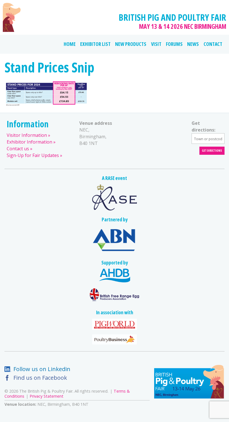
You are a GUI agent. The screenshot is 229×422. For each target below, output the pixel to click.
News (193, 44)
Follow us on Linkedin (41, 369)
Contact (213, 44)
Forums (174, 44)
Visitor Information (27, 135)
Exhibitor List (95, 44)
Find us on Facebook (40, 377)
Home (70, 44)
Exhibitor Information (29, 142)
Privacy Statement (46, 396)
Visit (156, 44)
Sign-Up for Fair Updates (33, 155)
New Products (130, 44)
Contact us (18, 149)
